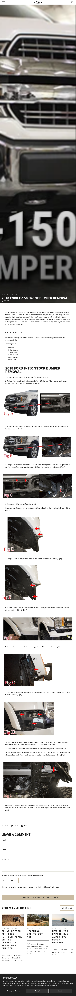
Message (6, 859)
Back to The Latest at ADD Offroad (39, 897)
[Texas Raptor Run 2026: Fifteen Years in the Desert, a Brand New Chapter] (13, 920)
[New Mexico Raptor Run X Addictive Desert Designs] (63, 920)
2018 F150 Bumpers (42, 808)
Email (4, 850)
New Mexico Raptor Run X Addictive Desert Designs (61, 937)
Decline (60, 991)
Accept (37, 991)
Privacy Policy (52, 985)
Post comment (10, 880)
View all (67, 908)
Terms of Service (50, 887)
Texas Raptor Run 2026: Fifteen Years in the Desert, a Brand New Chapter (12, 939)
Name (4, 840)
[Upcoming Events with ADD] (38, 920)
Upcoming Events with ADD (36, 934)
